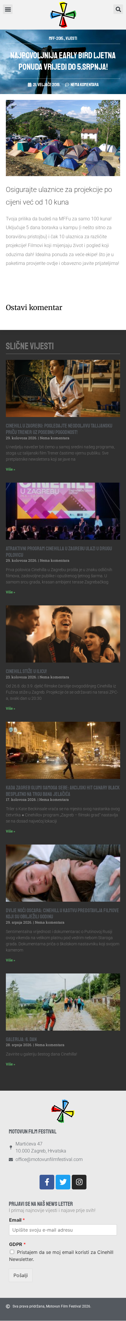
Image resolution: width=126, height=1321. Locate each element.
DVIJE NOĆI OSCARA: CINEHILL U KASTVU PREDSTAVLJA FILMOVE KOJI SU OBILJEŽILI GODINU (62, 913)
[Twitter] (63, 1182)
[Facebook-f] (47, 1182)
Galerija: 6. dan (21, 1039)
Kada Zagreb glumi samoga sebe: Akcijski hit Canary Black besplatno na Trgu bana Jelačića (63, 790)
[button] (118, 9)
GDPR (17, 1244)
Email (17, 1220)
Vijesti (71, 38)
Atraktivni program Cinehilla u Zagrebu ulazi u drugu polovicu (59, 551)
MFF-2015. (56, 38)
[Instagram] (79, 1182)
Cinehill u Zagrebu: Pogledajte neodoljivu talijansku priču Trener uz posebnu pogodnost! (59, 429)
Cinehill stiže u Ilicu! (26, 671)
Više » (10, 469)
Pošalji (20, 1275)
